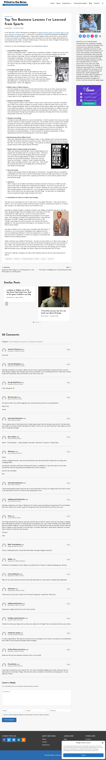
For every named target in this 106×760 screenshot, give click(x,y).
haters (37, 259)
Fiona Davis (12, 664)
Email (28, 711)
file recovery (12, 397)
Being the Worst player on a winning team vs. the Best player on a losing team (18, 270)
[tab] (33, 322)
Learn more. (100, 80)
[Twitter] (9, 740)
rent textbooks (13, 574)
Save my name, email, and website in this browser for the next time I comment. (26, 715)
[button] (103, 743)
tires (9, 516)
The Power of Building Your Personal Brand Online (55, 269)
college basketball (27, 259)
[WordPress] (19, 740)
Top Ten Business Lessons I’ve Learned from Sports (26, 342)
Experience (46, 745)
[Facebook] (4, 740)
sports (43, 259)
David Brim (9, 28)
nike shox (11, 589)
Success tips (8, 16)
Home (52, 3)
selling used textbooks (16, 499)
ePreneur (11, 451)
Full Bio (44, 742)
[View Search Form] (102, 3)
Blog (90, 3)
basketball (8, 259)
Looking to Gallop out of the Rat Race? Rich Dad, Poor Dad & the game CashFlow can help (19, 292)
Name (5, 711)
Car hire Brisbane (14, 364)
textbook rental (14, 633)
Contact (97, 3)
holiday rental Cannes (16, 618)
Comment (7, 691)
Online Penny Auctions (16, 649)
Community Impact (80, 3)
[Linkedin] (14, 740)
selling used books (15, 603)
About (58, 3)
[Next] (66, 304)
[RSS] (23, 740)
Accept (83, 755)
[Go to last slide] (6, 304)
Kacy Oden (12, 437)
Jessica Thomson (14, 349)
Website (53, 711)
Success (50, 259)
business (17, 259)
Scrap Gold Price (14, 382)
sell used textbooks (15, 418)
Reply (68, 349)
